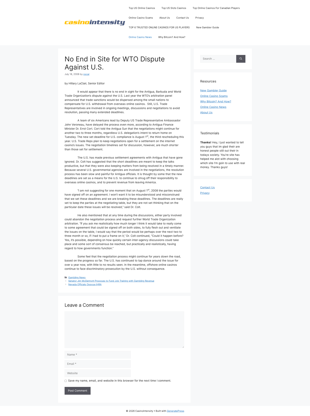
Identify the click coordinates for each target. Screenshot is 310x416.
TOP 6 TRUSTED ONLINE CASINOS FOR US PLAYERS (159, 27)
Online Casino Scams (141, 17)
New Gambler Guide (207, 27)
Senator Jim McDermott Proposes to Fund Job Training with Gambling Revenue (111, 280)
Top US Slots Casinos (173, 8)
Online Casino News (140, 37)
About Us (164, 17)
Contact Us (182, 17)
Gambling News (77, 277)
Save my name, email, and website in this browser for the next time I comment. (119, 380)
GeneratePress (175, 410)
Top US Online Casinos (142, 8)
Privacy (199, 17)
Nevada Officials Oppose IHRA (85, 284)
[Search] (240, 59)
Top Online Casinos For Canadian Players (216, 8)
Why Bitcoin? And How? (171, 37)
